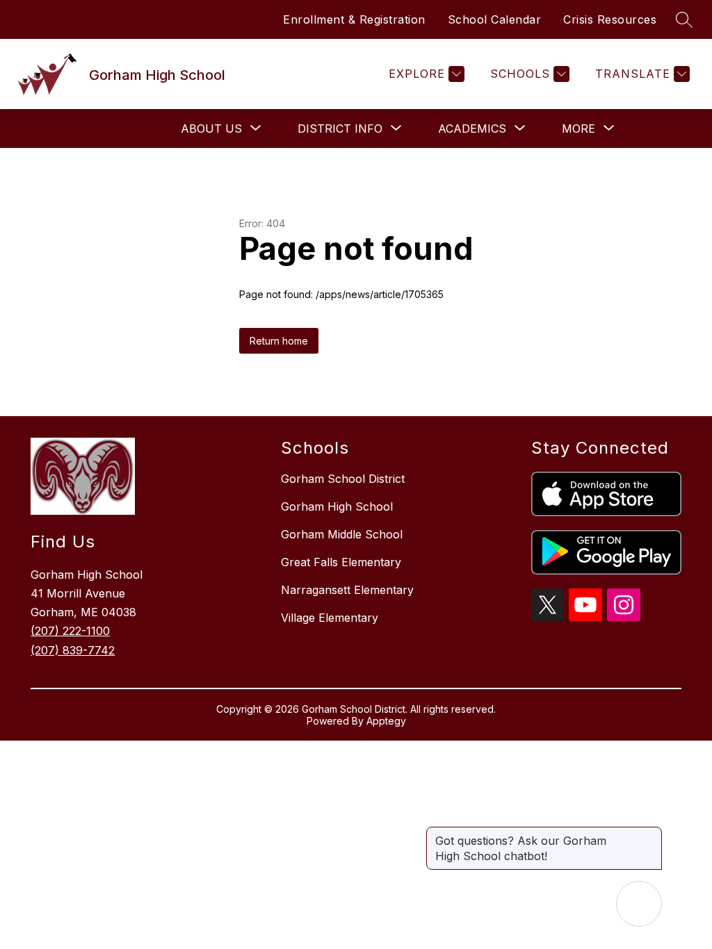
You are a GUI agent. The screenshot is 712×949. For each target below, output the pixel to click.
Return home (279, 341)
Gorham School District (343, 479)
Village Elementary (329, 618)
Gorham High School (337, 506)
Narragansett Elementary (347, 590)
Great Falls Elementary (341, 562)
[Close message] (651, 833)
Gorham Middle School (342, 534)
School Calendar (495, 19)
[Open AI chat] (639, 903)
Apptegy (386, 721)
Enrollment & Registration (354, 19)
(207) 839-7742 (73, 650)
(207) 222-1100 (70, 631)
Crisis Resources (609, 19)
